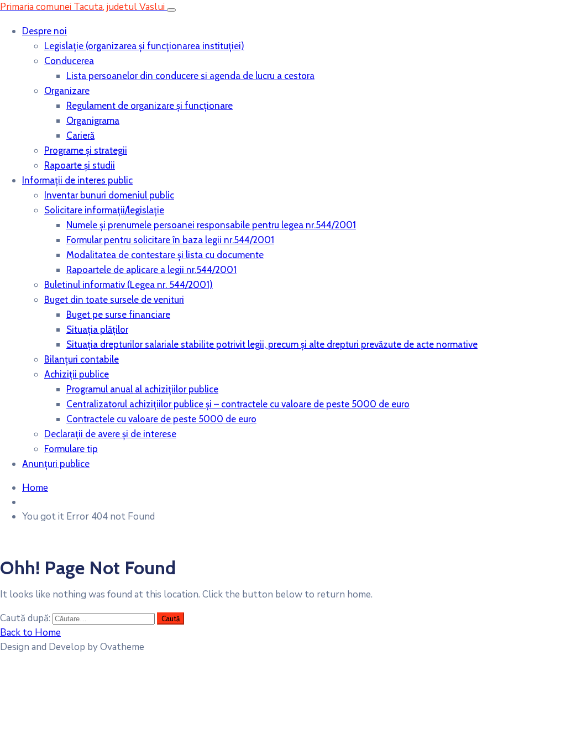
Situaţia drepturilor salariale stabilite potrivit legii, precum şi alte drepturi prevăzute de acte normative (272, 344)
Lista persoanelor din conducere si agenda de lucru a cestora (190, 75)
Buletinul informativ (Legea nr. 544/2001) (128, 284)
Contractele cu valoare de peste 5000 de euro (161, 418)
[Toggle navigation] (171, 10)
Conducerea (69, 60)
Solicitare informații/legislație (104, 210)
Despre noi (44, 30)
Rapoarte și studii (79, 165)
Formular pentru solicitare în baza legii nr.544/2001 (170, 239)
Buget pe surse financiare (118, 314)
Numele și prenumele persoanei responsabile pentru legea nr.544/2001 (211, 224)
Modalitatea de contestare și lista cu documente (165, 254)
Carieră (80, 135)
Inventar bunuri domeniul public (109, 195)
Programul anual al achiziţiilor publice (142, 389)
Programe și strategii (85, 150)
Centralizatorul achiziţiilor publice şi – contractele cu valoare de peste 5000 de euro (238, 404)
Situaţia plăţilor (97, 329)
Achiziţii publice (76, 374)
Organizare (67, 90)
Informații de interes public (77, 180)
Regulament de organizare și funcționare (149, 105)
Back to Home (30, 632)
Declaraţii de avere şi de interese (110, 433)
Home (35, 487)
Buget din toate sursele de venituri (114, 299)
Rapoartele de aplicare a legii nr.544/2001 (151, 269)
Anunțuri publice (56, 463)
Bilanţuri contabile (81, 359)
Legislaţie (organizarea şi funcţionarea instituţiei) (144, 45)
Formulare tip (71, 448)
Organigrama (92, 120)
